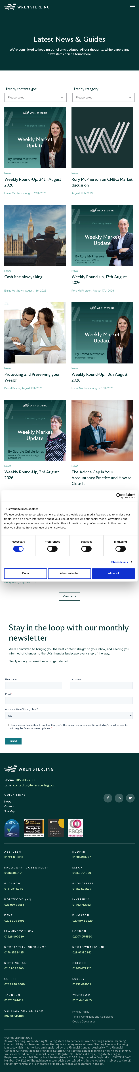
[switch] (52, 549)
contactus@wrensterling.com (34, 785)
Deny (25, 573)
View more (69, 596)
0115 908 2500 (25, 780)
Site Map (9, 811)
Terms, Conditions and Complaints (92, 1016)
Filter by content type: (20, 89)
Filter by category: (85, 89)
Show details (119, 562)
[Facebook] (108, 798)
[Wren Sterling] (26, 6)
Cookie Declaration (84, 1021)
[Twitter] (130, 798)
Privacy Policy (80, 1011)
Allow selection (69, 573)
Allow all (113, 573)
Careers (9, 806)
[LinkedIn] (119, 798)
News (7, 801)
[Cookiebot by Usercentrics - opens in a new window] (119, 495)
